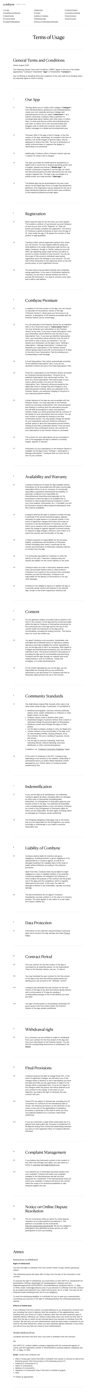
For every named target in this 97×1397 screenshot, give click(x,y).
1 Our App (6, 10)
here (52, 318)
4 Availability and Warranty (11, 13)
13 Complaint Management (11, 21)
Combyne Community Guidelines (51, 749)
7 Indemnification (8, 16)
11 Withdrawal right (40, 19)
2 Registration (38, 10)
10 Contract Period (9, 19)
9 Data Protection (70, 16)
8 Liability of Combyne (41, 16)
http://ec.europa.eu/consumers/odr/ (39, 1226)
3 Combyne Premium (71, 10)
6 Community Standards (72, 13)
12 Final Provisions (70, 19)
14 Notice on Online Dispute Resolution (46, 21)
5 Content (37, 13)
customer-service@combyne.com (46, 1165)
